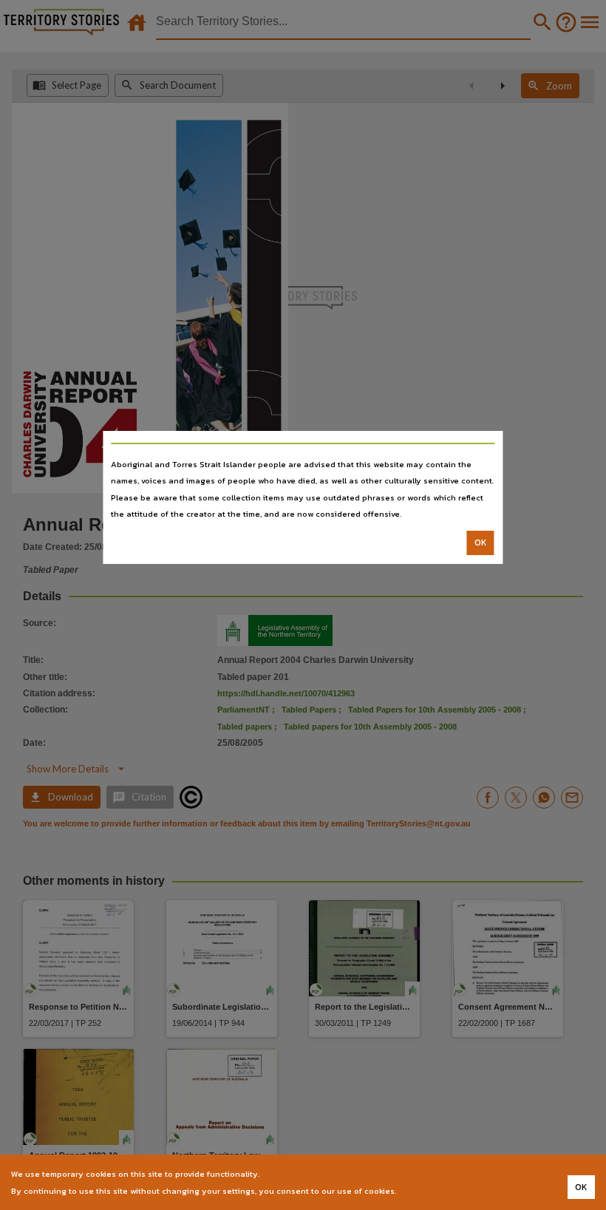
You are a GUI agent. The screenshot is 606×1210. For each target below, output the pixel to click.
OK (480, 542)
